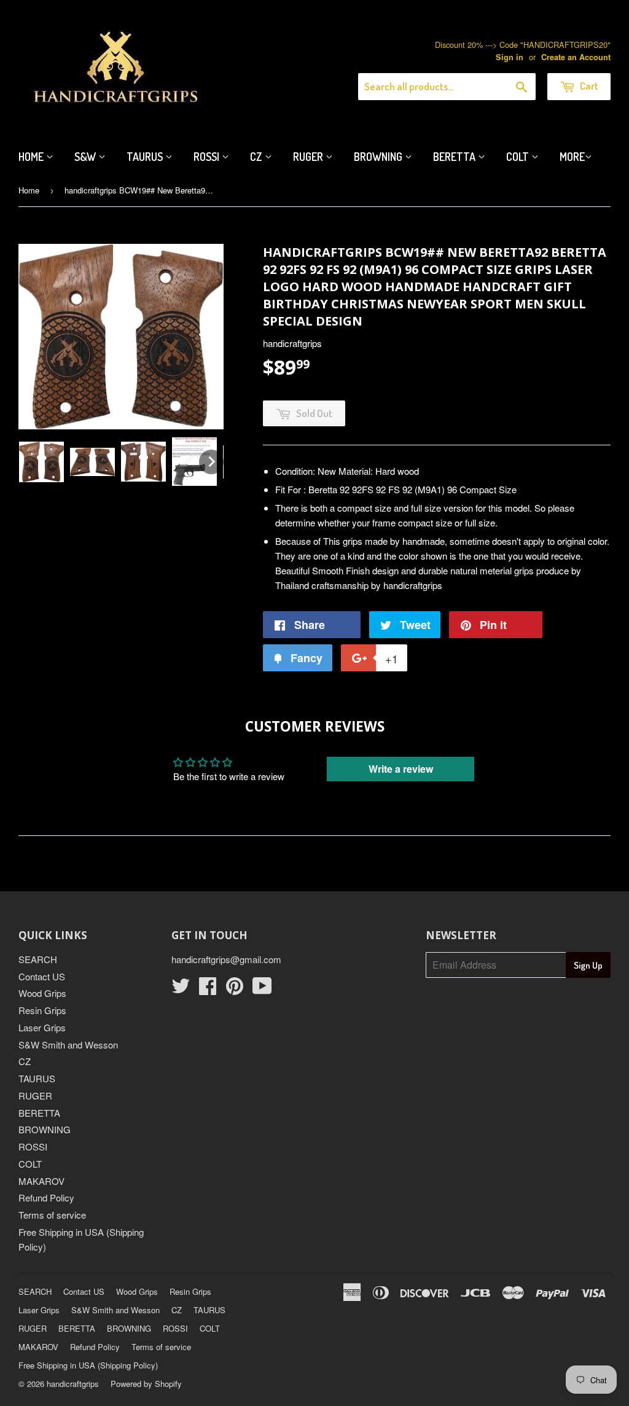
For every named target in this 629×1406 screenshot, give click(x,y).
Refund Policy (46, 1197)
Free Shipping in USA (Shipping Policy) (88, 1365)
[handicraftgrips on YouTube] (262, 989)
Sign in (509, 57)
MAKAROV (41, 1180)
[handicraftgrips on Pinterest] (234, 989)
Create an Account (576, 57)
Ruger (309, 156)
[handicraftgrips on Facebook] (207, 989)
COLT (30, 1163)
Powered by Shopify (146, 1383)
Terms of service (52, 1214)
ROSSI (32, 1146)
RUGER (35, 1095)
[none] (41, 462)
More (572, 156)
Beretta (455, 156)
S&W (86, 156)
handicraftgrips (73, 1383)
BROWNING (44, 1129)
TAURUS (36, 1078)
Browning (379, 156)
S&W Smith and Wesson (68, 1044)
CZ (257, 156)
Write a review (401, 769)
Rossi (207, 156)
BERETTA (39, 1112)
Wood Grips (42, 992)
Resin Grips (42, 1010)
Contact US (41, 976)
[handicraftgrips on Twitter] (180, 989)
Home (32, 156)
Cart (588, 85)
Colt (518, 156)
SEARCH (37, 959)
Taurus (146, 156)
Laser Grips (42, 1027)
